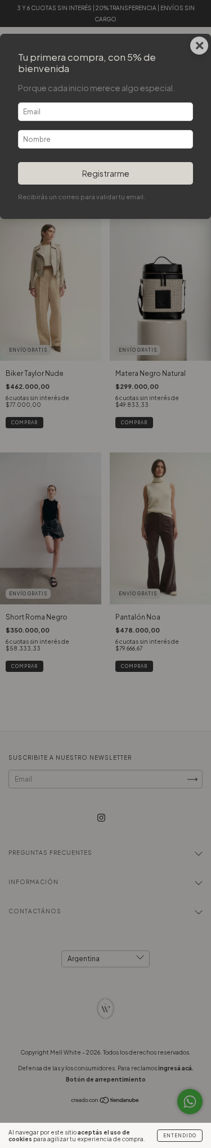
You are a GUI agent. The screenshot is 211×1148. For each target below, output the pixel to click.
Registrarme (105, 173)
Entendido (179, 1135)
